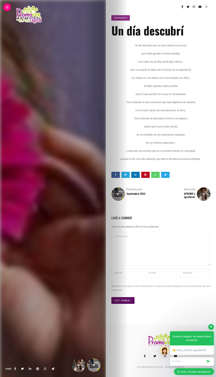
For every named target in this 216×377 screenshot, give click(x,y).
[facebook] (15, 369)
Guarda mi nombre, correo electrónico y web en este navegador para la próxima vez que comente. (160, 288)
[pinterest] (37, 369)
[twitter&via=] (22, 369)
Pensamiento (120, 17)
